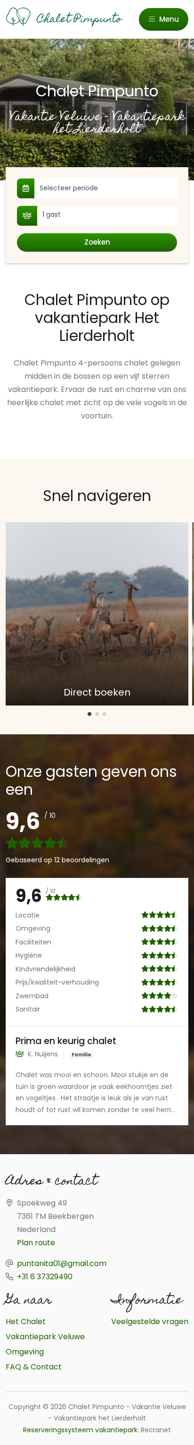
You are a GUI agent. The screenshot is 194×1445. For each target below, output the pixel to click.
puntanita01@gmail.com (61, 1263)
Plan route (36, 1242)
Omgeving (25, 1351)
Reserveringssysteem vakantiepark (80, 1430)
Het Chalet (26, 1321)
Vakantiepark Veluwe (45, 1336)
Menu (168, 19)
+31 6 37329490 (45, 1276)
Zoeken (97, 242)
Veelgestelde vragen (149, 1321)
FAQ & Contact (34, 1366)
